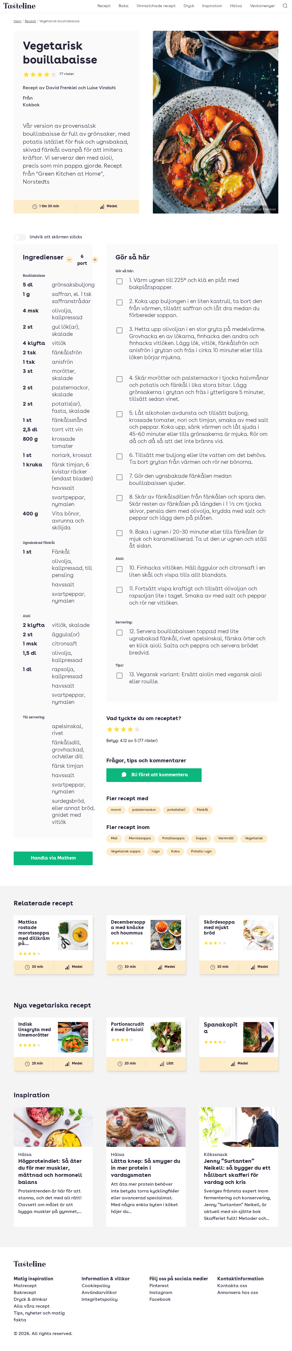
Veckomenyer (262, 6)
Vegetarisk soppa (125, 851)
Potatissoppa (173, 838)
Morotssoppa (140, 838)
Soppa (201, 838)
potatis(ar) (176, 810)
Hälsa (236, 6)
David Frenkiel (61, 88)
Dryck (189, 6)
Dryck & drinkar (30, 1299)
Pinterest (159, 1286)
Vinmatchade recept (156, 6)
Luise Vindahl (101, 88)
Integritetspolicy (99, 1299)
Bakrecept (25, 1293)
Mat (114, 838)
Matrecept (25, 1286)
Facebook (160, 1299)
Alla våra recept (32, 1306)
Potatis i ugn (201, 851)
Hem (17, 21)
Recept (104, 6)
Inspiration (212, 6)
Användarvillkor (99, 1293)
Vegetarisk (254, 838)
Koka (175, 851)
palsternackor (144, 810)
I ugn (156, 851)
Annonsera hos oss (237, 1293)
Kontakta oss (232, 1286)
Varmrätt (226, 838)
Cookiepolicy (96, 1286)
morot (116, 810)
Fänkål (202, 810)
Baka (124, 6)
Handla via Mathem (53, 858)
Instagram (160, 1293)
